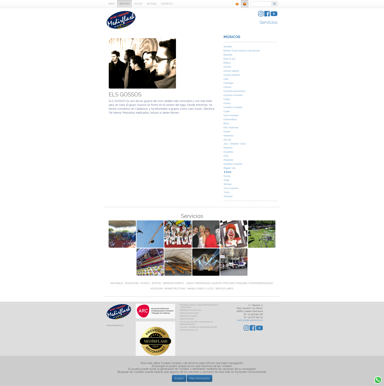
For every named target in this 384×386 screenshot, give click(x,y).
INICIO (112, 4)
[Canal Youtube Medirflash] (274, 15)
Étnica (226, 123)
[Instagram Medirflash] (261, 15)
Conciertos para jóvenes (234, 91)
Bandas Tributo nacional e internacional (242, 50)
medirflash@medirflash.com (250, 320)
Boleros (227, 63)
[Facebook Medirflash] (267, 15)
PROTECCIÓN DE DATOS (189, 313)
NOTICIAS (151, 4)
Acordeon (228, 46)
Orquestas (228, 152)
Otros (226, 156)
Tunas (226, 192)
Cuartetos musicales (233, 107)
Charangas (228, 83)
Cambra (227, 67)
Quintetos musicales (233, 164)
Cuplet (227, 111)
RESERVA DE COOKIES (188, 316)
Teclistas (227, 184)
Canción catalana (231, 71)
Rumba (227, 176)
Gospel (227, 131)
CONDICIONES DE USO (189, 330)
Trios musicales (231, 188)
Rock (228, 172)
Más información (199, 378)
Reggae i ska (229, 168)
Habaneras (228, 135)
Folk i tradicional (231, 127)
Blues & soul (230, 59)
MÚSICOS (232, 37)
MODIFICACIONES (187, 319)
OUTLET (138, 4)
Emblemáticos (230, 119)
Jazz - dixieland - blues (235, 144)
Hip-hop (227, 139)
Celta (226, 79)
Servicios (268, 22)
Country (227, 103)
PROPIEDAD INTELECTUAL (190, 310)
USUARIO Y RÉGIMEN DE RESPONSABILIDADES (198, 327)
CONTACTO (166, 4)
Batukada (228, 54)
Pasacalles (228, 160)
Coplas (227, 99)
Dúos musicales (231, 115)
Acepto (179, 378)
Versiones (228, 196)
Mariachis (228, 148)
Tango (226, 180)
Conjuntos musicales (233, 95)
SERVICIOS (124, 4)
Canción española (232, 75)
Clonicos (227, 87)
